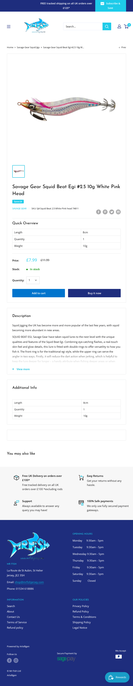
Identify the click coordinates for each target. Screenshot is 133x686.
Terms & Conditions (84, 617)
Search (11, 606)
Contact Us (13, 617)
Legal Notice (80, 627)
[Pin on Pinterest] (105, 211)
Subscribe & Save (113, 6)
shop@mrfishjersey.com (29, 582)
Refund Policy (81, 611)
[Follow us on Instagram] (16, 660)
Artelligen (12, 675)
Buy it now (94, 293)
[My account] (119, 26)
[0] (126, 26)
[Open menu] (8, 26)
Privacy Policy (81, 606)
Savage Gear (19, 208)
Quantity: (18, 280)
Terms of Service (17, 622)
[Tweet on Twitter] (111, 211)
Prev (123, 47)
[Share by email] (118, 211)
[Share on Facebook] (98, 211)
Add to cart (39, 293)
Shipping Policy (82, 622)
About (10, 611)
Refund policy (15, 627)
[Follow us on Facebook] (9, 660)
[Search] (107, 26)
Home (10, 47)
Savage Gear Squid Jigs (28, 47)
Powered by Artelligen (18, 646)
